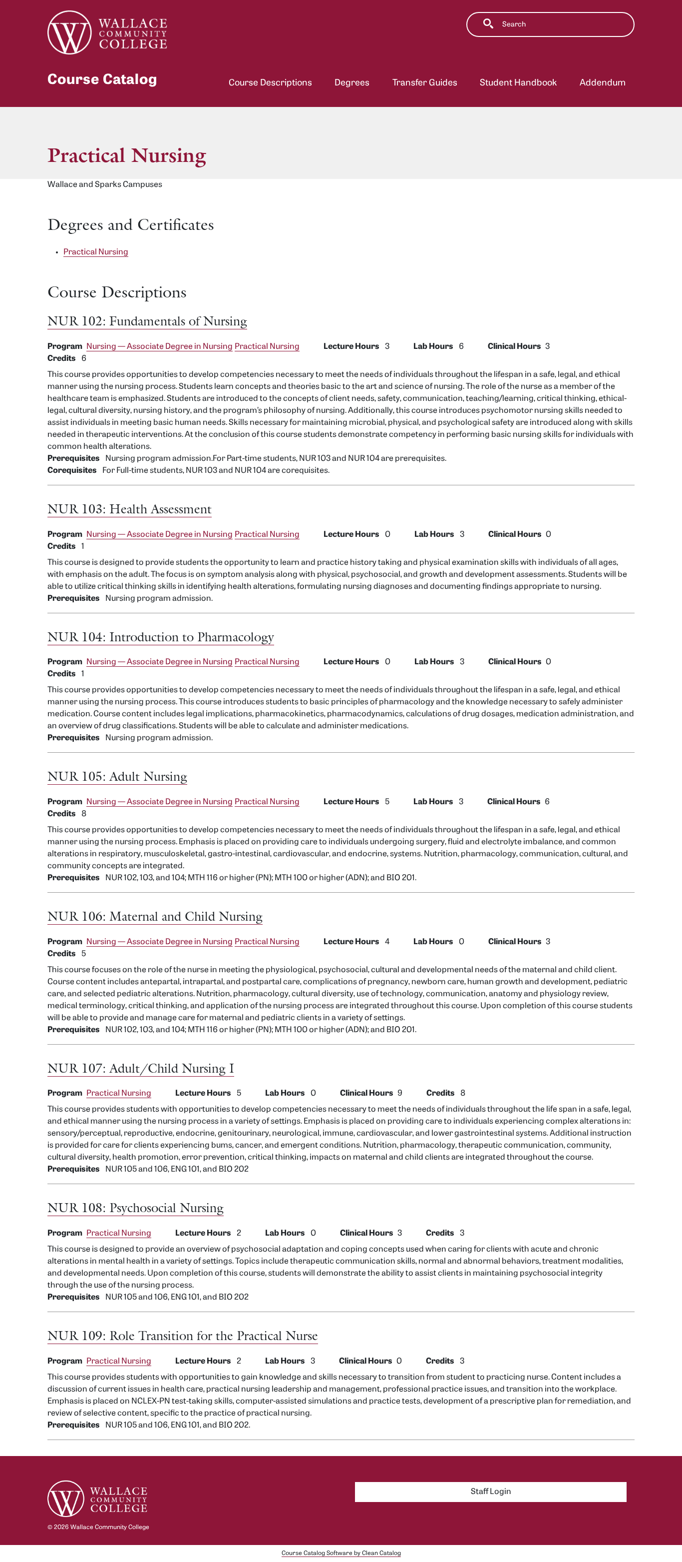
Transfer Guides (424, 83)
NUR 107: (140, 1068)
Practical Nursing (267, 347)
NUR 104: (160, 636)
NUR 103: (129, 508)
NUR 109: (182, 1335)
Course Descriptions (270, 83)
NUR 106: (155, 916)
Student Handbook (518, 83)
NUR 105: (117, 776)
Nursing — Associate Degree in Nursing (159, 347)
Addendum (603, 83)
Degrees (352, 83)
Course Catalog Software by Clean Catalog (341, 1554)
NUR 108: (135, 1207)
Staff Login (491, 1492)
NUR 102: (147, 320)
